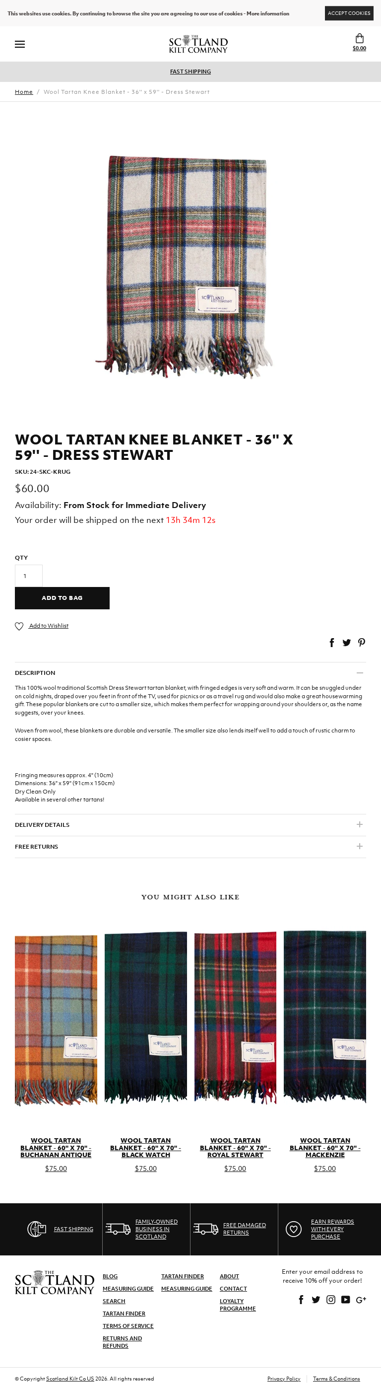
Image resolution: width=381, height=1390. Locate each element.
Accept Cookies (349, 13)
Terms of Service (128, 1326)
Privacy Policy (284, 1379)
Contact (233, 1289)
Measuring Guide (128, 1289)
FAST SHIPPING (190, 71)
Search (114, 1301)
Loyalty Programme (238, 1305)
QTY (21, 558)
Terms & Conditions (336, 1379)
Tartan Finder (124, 1313)
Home (24, 92)
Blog (110, 1276)
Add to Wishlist (48, 626)
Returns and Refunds (122, 1342)
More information (268, 13)
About (229, 1276)
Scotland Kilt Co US (70, 1379)
